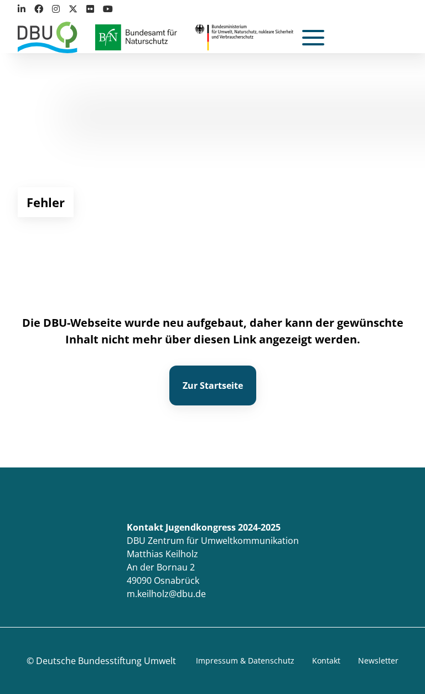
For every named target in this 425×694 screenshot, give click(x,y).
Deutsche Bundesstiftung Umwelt (106, 661)
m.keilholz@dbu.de (166, 594)
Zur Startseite (213, 385)
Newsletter (378, 660)
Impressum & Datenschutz (245, 660)
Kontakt (326, 660)
